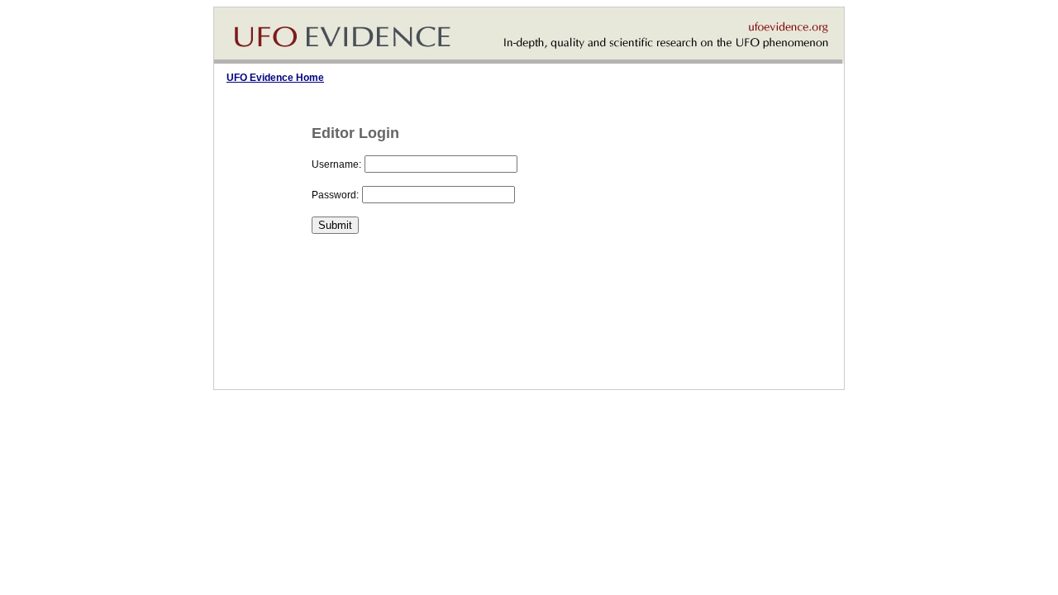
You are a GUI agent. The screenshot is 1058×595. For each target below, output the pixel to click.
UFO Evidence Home (275, 77)
